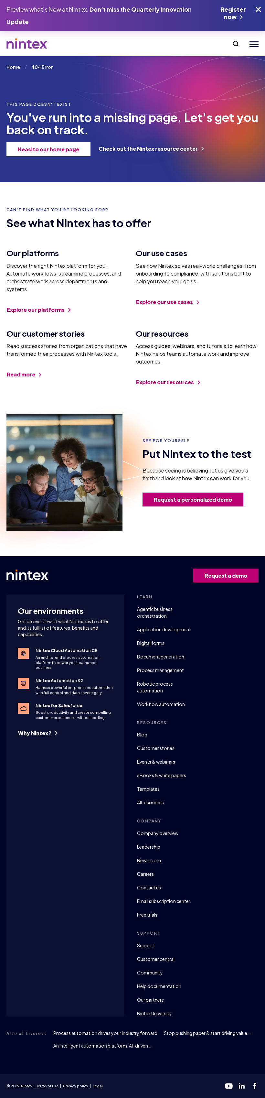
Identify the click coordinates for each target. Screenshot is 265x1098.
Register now (233, 12)
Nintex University (154, 1013)
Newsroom (149, 860)
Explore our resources (165, 382)
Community (150, 972)
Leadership (148, 847)
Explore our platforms (36, 309)
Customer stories (156, 748)
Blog (142, 734)
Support (146, 945)
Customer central (156, 959)
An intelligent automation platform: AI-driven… (102, 1046)
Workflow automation (161, 704)
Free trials (147, 915)
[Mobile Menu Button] (253, 43)
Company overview (157, 833)
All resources (150, 802)
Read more (21, 374)
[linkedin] (242, 1086)
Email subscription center (163, 901)
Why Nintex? (35, 733)
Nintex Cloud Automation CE (66, 650)
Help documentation (159, 986)
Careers (145, 874)
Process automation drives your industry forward (105, 1033)
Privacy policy (75, 1086)
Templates (148, 789)
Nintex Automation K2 (59, 680)
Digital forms (150, 643)
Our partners (150, 1000)
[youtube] (229, 1086)
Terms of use (47, 1086)
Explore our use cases (165, 302)
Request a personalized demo (193, 499)
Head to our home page (48, 149)
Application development (164, 629)
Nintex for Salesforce (59, 705)
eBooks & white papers (161, 775)
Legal (98, 1086)
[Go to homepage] (26, 43)
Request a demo (226, 575)
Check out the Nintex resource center (149, 148)
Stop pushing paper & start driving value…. (208, 1033)
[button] (235, 44)
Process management (160, 670)
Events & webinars (156, 762)
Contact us (149, 887)
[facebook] (255, 1086)
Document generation (160, 656)
